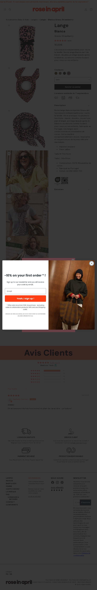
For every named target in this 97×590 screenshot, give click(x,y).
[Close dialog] (92, 263)
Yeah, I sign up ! (25, 298)
